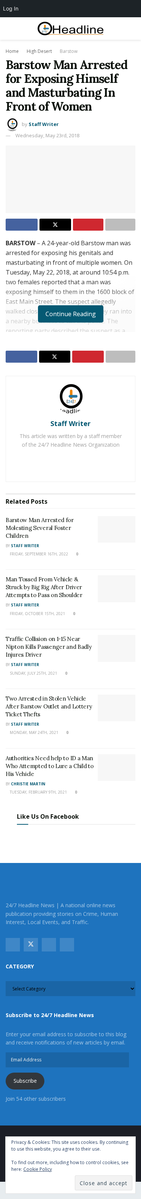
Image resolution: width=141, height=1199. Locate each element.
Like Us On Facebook (48, 816)
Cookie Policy (37, 1169)
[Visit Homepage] (70, 29)
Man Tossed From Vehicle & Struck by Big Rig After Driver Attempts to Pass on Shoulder (44, 587)
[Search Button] (132, 28)
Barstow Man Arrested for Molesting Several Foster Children (40, 527)
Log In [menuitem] (10, 8)
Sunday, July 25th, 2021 (33, 673)
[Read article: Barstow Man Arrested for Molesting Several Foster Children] (116, 529)
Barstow (68, 51)
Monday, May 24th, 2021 (33, 732)
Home (12, 51)
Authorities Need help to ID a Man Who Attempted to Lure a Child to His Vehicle (49, 766)
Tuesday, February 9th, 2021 (38, 792)
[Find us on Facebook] (13, 944)
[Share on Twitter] (55, 225)
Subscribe (25, 1080)
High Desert (39, 51)
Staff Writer (44, 124)
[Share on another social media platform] (120, 225)
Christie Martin (28, 783)
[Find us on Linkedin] (67, 944)
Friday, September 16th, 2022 (38, 554)
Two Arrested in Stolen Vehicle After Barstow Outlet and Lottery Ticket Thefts (49, 706)
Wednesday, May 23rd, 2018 (47, 135)
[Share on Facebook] (22, 225)
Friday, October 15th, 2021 (37, 613)
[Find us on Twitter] (31, 944)
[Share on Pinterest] (88, 225)
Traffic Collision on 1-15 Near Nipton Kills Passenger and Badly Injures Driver (48, 646)
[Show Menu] (9, 28)
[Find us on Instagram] (49, 944)
